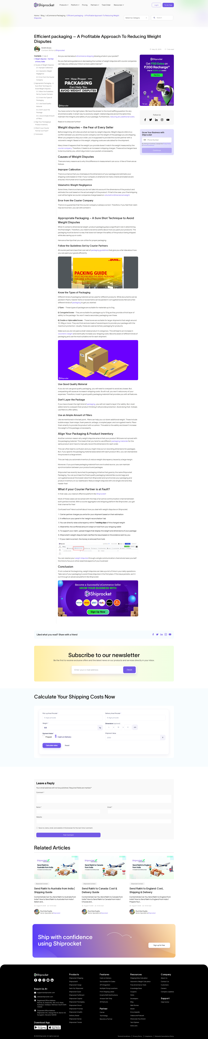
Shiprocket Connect (42, 884)
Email (109, 807)
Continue (157, 150)
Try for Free (168, 5)
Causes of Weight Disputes (44, 65)
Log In (156, 5)
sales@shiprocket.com (45, 997)
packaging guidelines (99, 250)
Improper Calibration (46, 68)
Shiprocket (60, 50)
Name (38, 807)
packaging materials (119, 441)
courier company (65, 148)
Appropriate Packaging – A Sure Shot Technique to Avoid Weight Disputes (44, 86)
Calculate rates (52, 745)
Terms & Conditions (148, 145)
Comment (40, 792)
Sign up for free (159, 945)
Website (39, 817)
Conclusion (39, 134)
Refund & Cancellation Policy (164, 1036)
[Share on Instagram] (165, 634)
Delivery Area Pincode (113, 713)
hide (45, 56)
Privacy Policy (167, 143)
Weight (45, 723)
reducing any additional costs (122, 116)
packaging (76, 302)
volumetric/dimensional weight (117, 195)
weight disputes (81, 558)
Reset (67, 745)
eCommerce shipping (85, 56)
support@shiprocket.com (46, 992)
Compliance (148, 1036)
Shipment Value (110, 733)
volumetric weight (65, 334)
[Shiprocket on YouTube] (170, 634)
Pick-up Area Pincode (50, 713)
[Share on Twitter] (157, 634)
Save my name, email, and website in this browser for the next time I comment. (66, 828)
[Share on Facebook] (153, 634)
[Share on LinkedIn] (161, 634)
